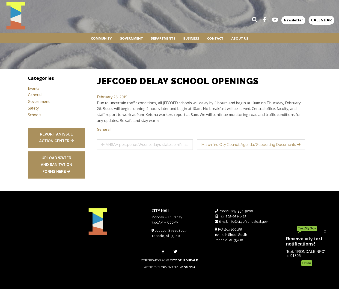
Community (101, 38)
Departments (163, 38)
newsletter (293, 20)
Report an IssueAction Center (56, 137)
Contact (215, 38)
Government (131, 38)
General (103, 129)
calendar (321, 20)
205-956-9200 (241, 211)
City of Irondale (184, 260)
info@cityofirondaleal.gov (248, 221)
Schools (34, 114)
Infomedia (186, 267)
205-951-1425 (236, 216)
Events (33, 88)
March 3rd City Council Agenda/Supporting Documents (248, 144)
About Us (239, 38)
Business (191, 38)
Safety (33, 108)
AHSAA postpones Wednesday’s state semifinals (147, 144)
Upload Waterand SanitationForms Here (56, 165)
